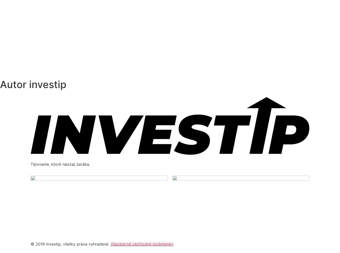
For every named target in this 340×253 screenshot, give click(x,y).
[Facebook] (37, 228)
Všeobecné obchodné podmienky (142, 244)
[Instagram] (50, 228)
